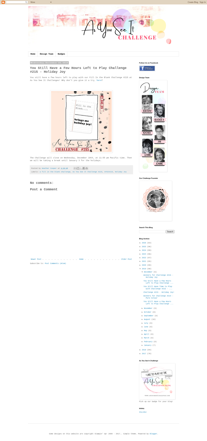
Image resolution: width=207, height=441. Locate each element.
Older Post (126, 259)
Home (32, 54)
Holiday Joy (121, 172)
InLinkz (143, 412)
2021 (144, 261)
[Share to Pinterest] (86, 168)
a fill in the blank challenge (55, 172)
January (148, 345)
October (148, 312)
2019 (144, 269)
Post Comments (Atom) (55, 263)
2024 (144, 250)
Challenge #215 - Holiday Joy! (159, 292)
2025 (144, 247)
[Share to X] (80, 168)
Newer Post (36, 259)
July (146, 323)
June (146, 327)
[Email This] (75, 168)
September (149, 316)
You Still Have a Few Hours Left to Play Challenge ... (158, 282)
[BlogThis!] (78, 168)
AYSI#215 (108, 172)
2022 (144, 258)
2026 (144, 243)
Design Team (46, 54)
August (147, 319)
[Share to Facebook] (83, 168)
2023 (144, 254)
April (147, 334)
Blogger (153, 434)
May (146, 331)
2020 (144, 265)
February (149, 342)
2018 (144, 350)
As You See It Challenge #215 (87, 172)
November (149, 308)
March (147, 338)
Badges (61, 54)
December (149, 272)
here (99, 80)
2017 (144, 354)
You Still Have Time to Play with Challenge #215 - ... (158, 288)
